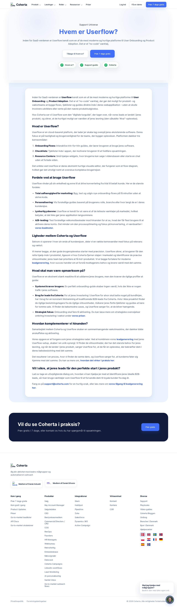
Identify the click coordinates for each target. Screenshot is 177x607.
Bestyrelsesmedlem (53, 517)
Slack (77, 501)
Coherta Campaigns (53, 564)
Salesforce (79, 517)
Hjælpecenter (146, 529)
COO (47, 528)
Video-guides (146, 509)
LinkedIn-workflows (53, 568)
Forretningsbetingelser (36, 601)
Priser (88, 5)
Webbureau (50, 544)
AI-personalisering (53, 576)
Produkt (35, 5)
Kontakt (113, 501)
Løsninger (49, 5)
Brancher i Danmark (149, 521)
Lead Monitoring (52, 572)
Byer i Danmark (147, 525)
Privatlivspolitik (17, 601)
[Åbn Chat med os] (170, 600)
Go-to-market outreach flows (55, 585)
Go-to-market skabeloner (22, 525)
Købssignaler (50, 556)
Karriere (113, 505)
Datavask (49, 560)
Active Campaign (82, 525)
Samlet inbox (50, 580)
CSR (112, 509)
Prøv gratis (150, 427)
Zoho (77, 513)
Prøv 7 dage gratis (156, 4)
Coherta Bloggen (147, 513)
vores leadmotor (44, 227)
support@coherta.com (56, 383)
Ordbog (143, 517)
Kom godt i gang (18, 505)
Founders (49, 536)
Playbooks (145, 505)
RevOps (48, 532)
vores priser (78, 315)
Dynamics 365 (81, 521)
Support (143, 501)
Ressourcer (75, 5)
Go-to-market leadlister (21, 517)
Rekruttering (50, 548)
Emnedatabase (51, 552)
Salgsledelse (50, 509)
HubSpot (79, 505)
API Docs (15, 521)
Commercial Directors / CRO (55, 522)
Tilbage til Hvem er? (75, 54)
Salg (46, 501)
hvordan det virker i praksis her (97, 360)
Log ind (122, 5)
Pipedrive (79, 509)
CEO (47, 513)
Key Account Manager (54, 505)
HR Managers (51, 540)
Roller (61, 5)
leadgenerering (40, 262)
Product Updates (18, 509)
